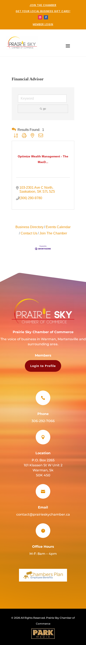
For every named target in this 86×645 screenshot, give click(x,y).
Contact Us (29, 233)
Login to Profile (43, 366)
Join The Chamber (53, 233)
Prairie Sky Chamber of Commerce (43, 332)
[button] (14, 129)
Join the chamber (43, 5)
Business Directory (29, 227)
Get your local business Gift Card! (43, 11)
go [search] (44, 108)
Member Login (43, 24)
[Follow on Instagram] (40, 17)
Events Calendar (58, 227)
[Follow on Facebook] (46, 17)
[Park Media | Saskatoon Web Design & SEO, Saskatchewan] (43, 634)
